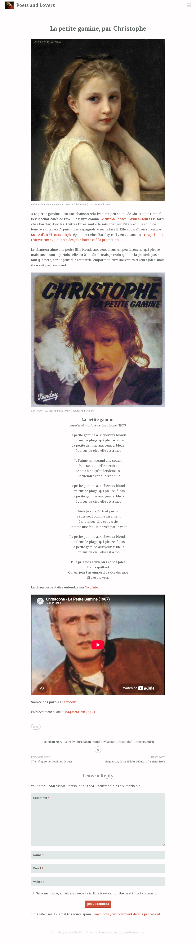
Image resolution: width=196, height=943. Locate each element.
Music (150, 742)
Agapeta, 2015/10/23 (81, 712)
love (35, 726)
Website (38, 882)
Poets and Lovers (35, 5)
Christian (81, 742)
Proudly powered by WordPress (72, 932)
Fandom (70, 702)
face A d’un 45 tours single (51, 235)
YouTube (91, 587)
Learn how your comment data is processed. (126, 914)
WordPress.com (133, 932)
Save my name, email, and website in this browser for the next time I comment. (97, 893)
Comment (41, 798)
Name (38, 855)
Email (38, 868)
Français (139, 742)
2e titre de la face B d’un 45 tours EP (127, 219)
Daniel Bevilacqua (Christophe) (111, 742)
